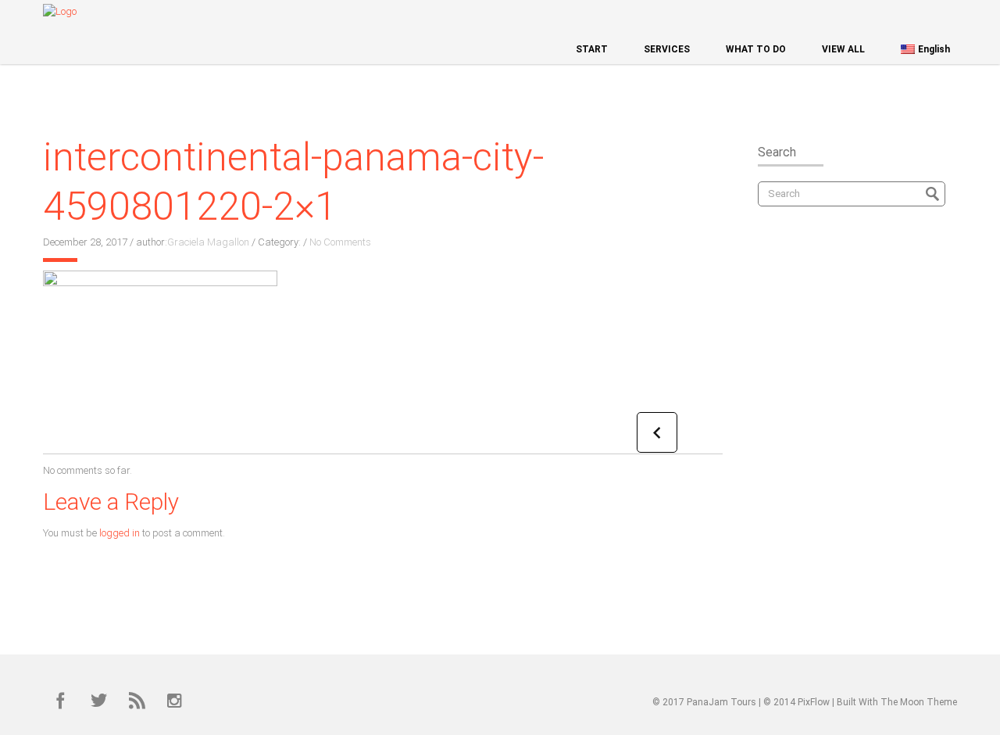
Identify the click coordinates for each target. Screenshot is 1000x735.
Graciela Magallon (208, 242)
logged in (119, 533)
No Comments (340, 242)
